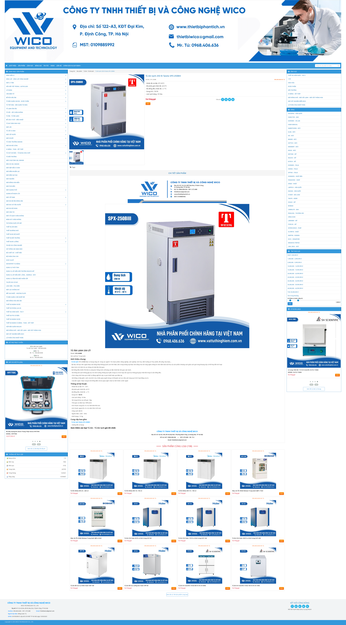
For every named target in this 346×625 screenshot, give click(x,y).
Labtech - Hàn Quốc (295, 187)
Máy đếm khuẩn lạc (13, 171)
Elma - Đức (291, 132)
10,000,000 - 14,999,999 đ (295, 266)
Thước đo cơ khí (12, 282)
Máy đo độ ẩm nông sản (14, 201)
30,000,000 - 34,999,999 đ (295, 281)
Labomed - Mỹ (292, 220)
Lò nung (9, 90)
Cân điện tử (10, 94)
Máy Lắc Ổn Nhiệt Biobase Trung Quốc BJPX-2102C (86, 538)
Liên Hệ (58, 66)
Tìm (290, 304)
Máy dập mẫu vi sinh (13, 168)
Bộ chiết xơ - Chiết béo (14, 253)
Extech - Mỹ (292, 161)
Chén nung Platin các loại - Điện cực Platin (301, 370)
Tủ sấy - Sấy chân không (14, 112)
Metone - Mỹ (292, 154)
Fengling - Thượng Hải (296, 213)
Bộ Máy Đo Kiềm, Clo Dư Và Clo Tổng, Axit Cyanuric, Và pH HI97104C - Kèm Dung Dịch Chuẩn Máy (36, 431)
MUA (148, 103)
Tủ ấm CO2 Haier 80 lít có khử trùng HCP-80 (137, 538)
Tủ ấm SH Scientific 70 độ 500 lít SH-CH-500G (192, 585)
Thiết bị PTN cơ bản (12, 315)
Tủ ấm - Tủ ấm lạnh (12, 116)
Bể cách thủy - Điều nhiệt (14, 119)
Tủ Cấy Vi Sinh (10, 131)
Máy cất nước (11, 134)
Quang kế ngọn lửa (13, 193)
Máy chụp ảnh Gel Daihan (15, 160)
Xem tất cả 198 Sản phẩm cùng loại (177, 594)
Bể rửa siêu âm (11, 97)
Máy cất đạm (10, 197)
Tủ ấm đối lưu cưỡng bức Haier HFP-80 (136, 585)
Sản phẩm (21, 66)
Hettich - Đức (292, 143)
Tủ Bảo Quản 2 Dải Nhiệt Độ (15, 297)
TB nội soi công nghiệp (14, 245)
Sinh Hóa (291, 83)
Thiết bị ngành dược (13, 304)
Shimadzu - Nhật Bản (295, 176)
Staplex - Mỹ (292, 224)
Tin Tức (46, 66)
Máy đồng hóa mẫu (12, 182)
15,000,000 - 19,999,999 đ (295, 270)
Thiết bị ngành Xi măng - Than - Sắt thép (20, 323)
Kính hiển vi (10, 75)
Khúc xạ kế (10, 260)
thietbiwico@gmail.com (47, 611)
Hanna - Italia (293, 169)
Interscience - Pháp (294, 228)
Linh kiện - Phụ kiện (13, 286)
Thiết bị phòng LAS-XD (13, 308)
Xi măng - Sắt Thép (294, 94)
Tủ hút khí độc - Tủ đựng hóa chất (18, 153)
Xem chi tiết (118, 488)
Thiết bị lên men (11, 227)
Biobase (290, 206)
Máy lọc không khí (12, 289)
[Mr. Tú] (36, 351)
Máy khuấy (10, 138)
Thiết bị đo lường (12, 241)
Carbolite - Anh (293, 209)
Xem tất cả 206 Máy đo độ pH (36, 448)
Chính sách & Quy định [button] (71, 66)
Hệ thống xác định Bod (14, 249)
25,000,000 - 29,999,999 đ (295, 277)
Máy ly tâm (10, 83)
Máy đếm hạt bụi (11, 175)
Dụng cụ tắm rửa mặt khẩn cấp (17, 278)
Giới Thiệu (12, 66)
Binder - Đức (292, 139)
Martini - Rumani (294, 235)
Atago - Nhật (292, 183)
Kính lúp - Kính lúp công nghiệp (17, 79)
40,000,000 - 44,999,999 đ (295, 288)
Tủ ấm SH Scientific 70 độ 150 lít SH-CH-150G (246, 585)
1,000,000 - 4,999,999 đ (294, 259)
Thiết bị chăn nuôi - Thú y (15, 312)
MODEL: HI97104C (11, 434)
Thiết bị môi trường (13, 238)
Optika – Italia (293, 172)
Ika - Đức (291, 135)
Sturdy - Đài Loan (294, 195)
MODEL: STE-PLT (293, 372)
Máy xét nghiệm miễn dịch (15, 334)
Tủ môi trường (11, 156)
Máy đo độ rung (11, 208)
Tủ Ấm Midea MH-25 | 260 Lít (80, 491)
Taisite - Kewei (292, 198)
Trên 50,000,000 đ (293, 292)
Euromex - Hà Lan (294, 121)
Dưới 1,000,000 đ (293, 255)
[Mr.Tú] (36, 355)
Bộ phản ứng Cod (12, 256)
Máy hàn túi (10, 212)
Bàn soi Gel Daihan (12, 164)
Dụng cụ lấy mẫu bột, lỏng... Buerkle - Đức (21, 275)
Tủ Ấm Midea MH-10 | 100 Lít (187, 491)
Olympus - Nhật (293, 232)
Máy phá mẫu (10, 186)
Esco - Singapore (294, 239)
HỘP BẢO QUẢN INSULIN (13, 326)
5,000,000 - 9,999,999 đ (294, 262)
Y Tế (289, 79)
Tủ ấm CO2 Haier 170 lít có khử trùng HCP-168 (192, 538)
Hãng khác (292, 217)
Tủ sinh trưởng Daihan (14, 142)
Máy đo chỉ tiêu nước (13, 204)
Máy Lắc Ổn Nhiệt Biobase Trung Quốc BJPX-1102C (247, 491)
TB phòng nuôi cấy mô (14, 223)
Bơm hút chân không (13, 219)
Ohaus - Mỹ (292, 202)
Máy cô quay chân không (15, 216)
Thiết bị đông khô (12, 230)
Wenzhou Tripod (294, 243)
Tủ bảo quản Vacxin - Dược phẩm (17, 101)
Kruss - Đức (292, 150)
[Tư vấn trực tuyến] (36, 346)
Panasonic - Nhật (294, 180)
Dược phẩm (292, 86)
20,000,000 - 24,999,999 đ (295, 273)
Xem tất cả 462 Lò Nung (314, 389)
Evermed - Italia (293, 165)
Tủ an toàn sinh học (13, 123)
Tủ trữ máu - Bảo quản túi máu (16, 105)
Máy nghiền (10, 179)
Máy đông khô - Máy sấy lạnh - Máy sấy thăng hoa (23, 330)
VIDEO (53, 66)
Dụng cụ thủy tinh (12, 267)
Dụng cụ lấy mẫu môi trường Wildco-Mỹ (20, 271)
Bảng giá (38, 66)
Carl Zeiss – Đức (293, 246)
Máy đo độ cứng (12, 145)
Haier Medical (293, 124)
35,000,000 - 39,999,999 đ (295, 284)
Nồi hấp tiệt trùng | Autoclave (17, 86)
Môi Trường (292, 90)
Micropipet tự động (13, 264)
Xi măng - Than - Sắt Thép (14, 149)
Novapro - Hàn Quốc (295, 113)
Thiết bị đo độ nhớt (13, 234)
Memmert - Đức (293, 147)
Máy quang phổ (11, 190)
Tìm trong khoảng (293, 296)
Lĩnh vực (30, 66)
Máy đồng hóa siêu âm (14, 301)
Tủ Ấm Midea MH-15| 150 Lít (133, 491)
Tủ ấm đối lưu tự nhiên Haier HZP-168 (82, 585)
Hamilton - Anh (293, 117)
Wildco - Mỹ (292, 158)
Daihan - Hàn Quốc (294, 191)
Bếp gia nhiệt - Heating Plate (16, 293)
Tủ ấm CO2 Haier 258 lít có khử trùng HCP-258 (246, 538)
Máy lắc (9, 127)
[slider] (290, 300)
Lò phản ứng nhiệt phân (14, 338)
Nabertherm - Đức (294, 128)
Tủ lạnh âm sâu (11, 108)
